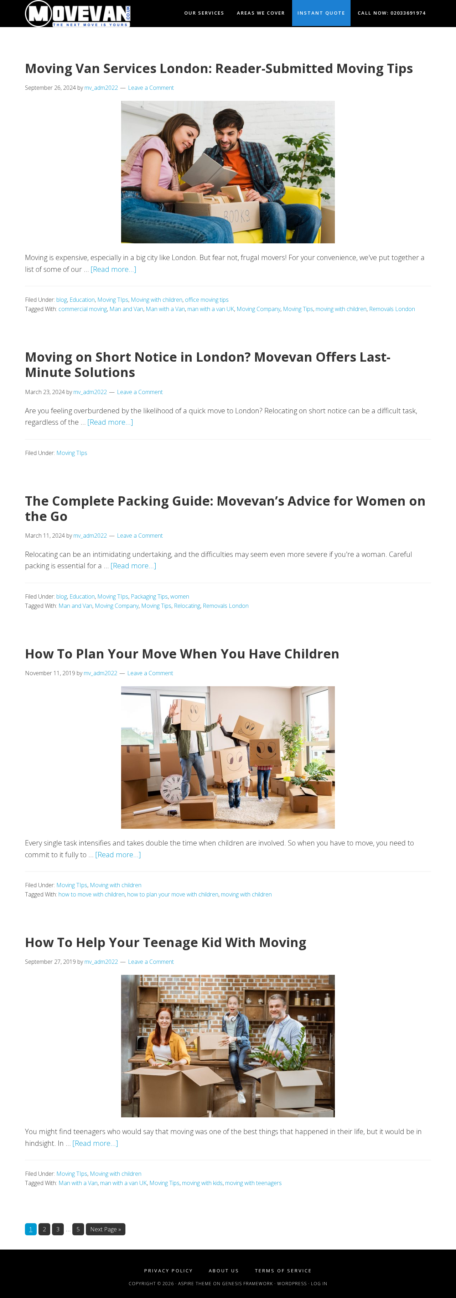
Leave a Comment (151, 88)
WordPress (292, 1284)
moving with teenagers (253, 1183)
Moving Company (258, 309)
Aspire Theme (195, 1284)
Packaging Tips (149, 596)
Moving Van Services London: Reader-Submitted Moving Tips (219, 68)
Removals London (392, 309)
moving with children (341, 309)
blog (61, 300)
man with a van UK (210, 309)
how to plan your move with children (172, 894)
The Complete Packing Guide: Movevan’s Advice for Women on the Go (225, 508)
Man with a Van (165, 309)
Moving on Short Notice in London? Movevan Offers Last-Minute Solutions (207, 364)
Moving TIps (112, 300)
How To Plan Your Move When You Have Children (182, 653)
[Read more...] (113, 269)
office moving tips (207, 300)
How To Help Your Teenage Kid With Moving (165, 942)
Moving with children (156, 300)
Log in (319, 1284)
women (179, 596)
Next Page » (105, 1230)
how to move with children (91, 894)
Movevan (89, 13)
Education (82, 300)
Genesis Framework (247, 1284)
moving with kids (202, 1183)
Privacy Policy (168, 1270)
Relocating (187, 606)
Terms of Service (283, 1270)
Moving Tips (298, 309)
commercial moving (82, 309)
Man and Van (126, 309)
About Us (224, 1270)
